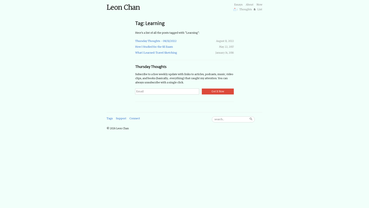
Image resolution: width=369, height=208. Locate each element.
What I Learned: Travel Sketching (156, 52)
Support (121, 118)
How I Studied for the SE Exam (154, 46)
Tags (110, 118)
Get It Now (217, 91)
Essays (238, 4)
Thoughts (245, 9)
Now (259, 4)
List (259, 9)
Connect (134, 118)
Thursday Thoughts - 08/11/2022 (156, 41)
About (249, 4)
